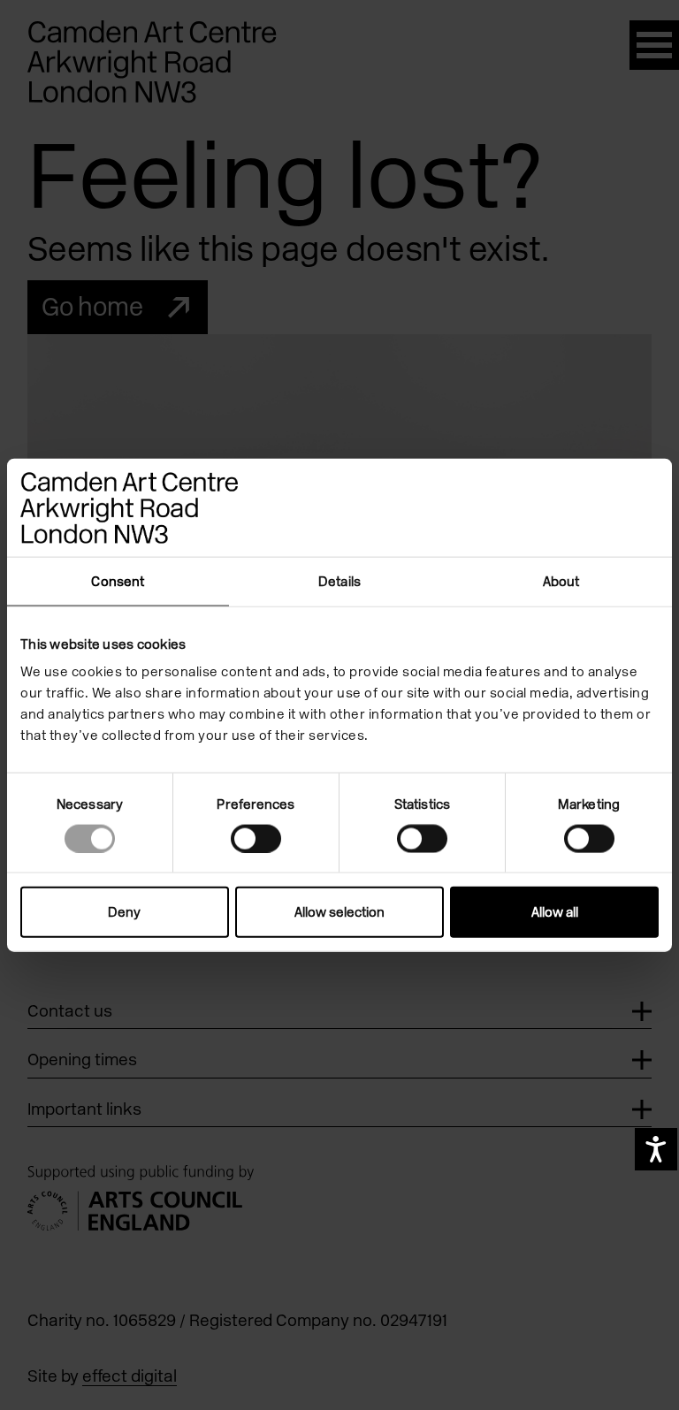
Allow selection (339, 912)
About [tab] (561, 581)
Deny (124, 912)
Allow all (554, 912)
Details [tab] (339, 581)
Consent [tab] (117, 581)
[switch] (256, 838)
